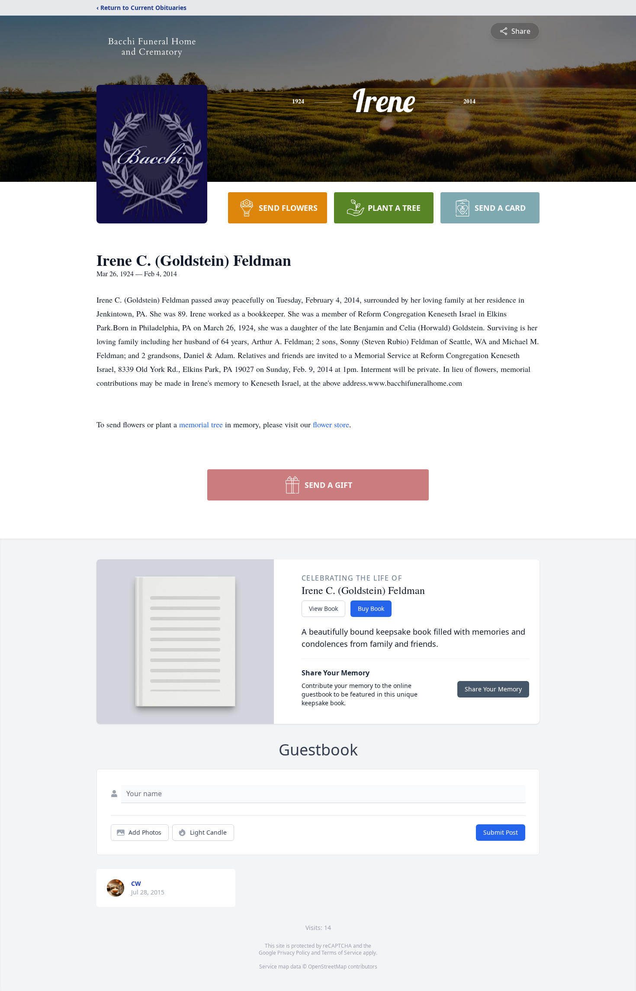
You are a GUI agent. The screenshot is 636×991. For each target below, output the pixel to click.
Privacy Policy (293, 952)
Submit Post (500, 832)
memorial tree (201, 424)
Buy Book (371, 608)
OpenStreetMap (327, 966)
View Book (323, 608)
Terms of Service (341, 952)
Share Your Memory (493, 689)
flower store (331, 424)
